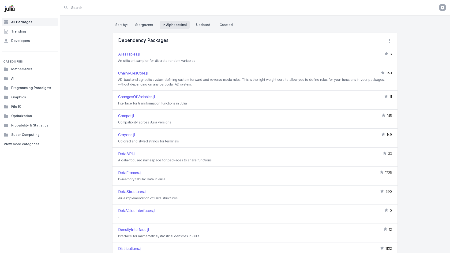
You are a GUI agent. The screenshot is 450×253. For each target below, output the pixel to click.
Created (226, 25)
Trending (18, 31)
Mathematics (22, 69)
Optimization (21, 116)
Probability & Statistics (29, 125)
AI (12, 78)
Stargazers (144, 25)
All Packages (21, 22)
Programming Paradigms (31, 88)
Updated (203, 25)
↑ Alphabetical (174, 25)
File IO (16, 106)
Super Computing (25, 135)
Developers (20, 41)
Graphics (18, 97)
